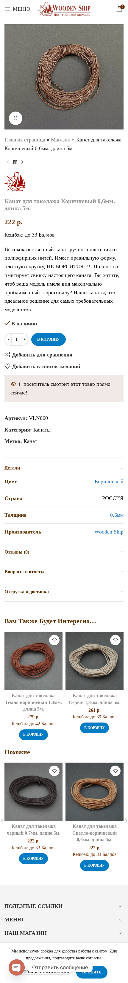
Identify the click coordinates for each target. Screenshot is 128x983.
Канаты (42, 430)
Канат (30, 441)
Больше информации (45, 972)
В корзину (48, 339)
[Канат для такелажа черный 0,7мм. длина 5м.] (33, 792)
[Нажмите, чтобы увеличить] (15, 118)
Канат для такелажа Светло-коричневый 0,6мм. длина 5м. (94, 833)
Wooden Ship (109, 532)
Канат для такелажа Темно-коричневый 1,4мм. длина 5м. (33, 702)
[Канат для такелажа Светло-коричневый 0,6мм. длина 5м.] (94, 792)
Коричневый (109, 481)
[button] (33, 734)
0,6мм (117, 515)
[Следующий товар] (22, 162)
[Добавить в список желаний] (54, 640)
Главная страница (24, 140)
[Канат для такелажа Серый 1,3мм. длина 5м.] (94, 661)
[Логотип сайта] (64, 8)
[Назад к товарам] (15, 162)
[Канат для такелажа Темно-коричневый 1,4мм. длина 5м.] (33, 661)
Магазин (61, 140)
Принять (92, 972)
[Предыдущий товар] (8, 162)
